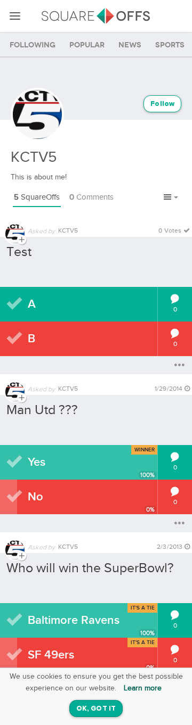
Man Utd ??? (42, 410)
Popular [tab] (87, 45)
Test (18, 252)
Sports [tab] (170, 45)
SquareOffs (37, 197)
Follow (162, 104)
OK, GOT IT (96, 708)
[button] (171, 198)
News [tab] (129, 45)
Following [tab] (32, 45)
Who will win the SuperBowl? (90, 568)
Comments (91, 197)
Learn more (143, 688)
